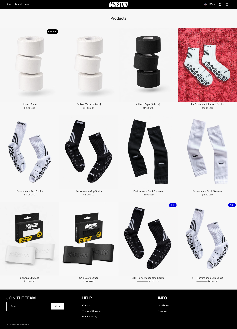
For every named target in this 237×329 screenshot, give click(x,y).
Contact (86, 305)
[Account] (219, 4)
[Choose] (113, 97)
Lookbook (163, 305)
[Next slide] (54, 65)
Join (57, 306)
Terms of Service (91, 311)
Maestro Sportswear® (21, 324)
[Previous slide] (5, 65)
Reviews (162, 311)
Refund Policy (89, 316)
